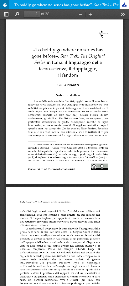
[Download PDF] (124, 4)
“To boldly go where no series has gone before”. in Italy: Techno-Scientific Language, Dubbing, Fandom (71, 5)
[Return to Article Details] (4, 4)
